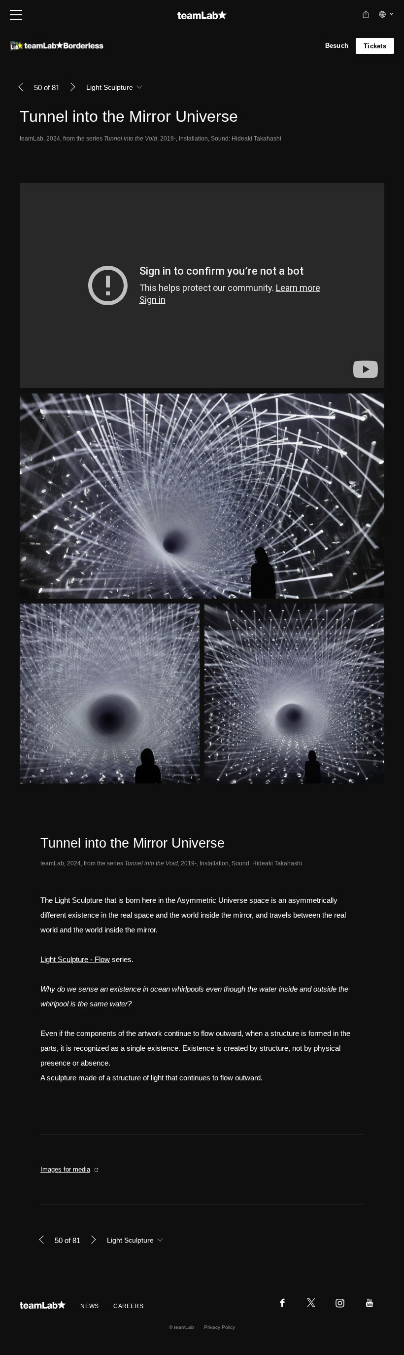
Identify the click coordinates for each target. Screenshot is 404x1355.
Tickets (375, 46)
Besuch (337, 45)
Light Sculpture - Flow (75, 959)
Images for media (65, 1169)
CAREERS (128, 1306)
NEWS (89, 1306)
